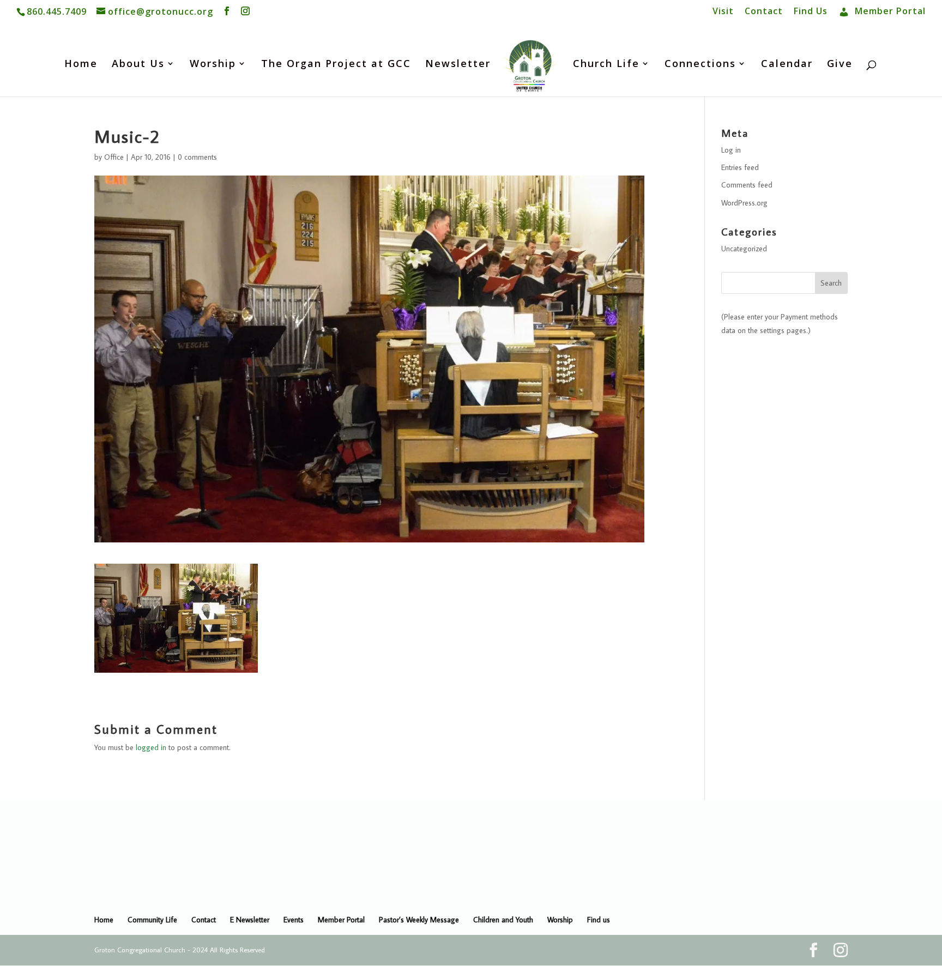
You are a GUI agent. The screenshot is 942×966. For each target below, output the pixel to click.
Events (293, 920)
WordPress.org (744, 203)
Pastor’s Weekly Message (419, 920)
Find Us (811, 12)
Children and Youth (503, 920)
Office (114, 157)
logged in (151, 747)
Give (840, 64)
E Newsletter (249, 920)
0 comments (197, 157)
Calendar (787, 64)
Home (81, 64)
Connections (700, 64)
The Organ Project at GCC (336, 64)
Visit (723, 12)
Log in (731, 150)
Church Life (606, 64)
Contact (764, 12)
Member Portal (341, 920)
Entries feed (740, 167)
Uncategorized (744, 248)
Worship (213, 64)
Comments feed (746, 185)
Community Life (152, 920)
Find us (598, 920)
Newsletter (458, 64)
